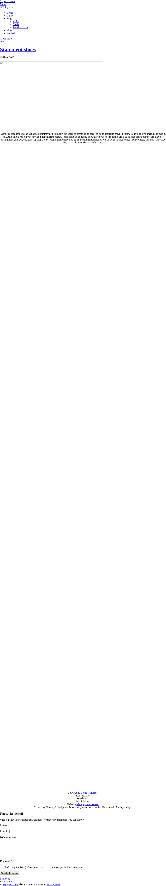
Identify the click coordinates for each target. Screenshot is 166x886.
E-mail (4, 831)
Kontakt (10, 33)
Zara (87, 795)
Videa (9, 30)
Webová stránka (8, 837)
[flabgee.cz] (6, 7)
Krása (16, 21)
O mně (9, 15)
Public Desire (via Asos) (85, 792)
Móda (16, 24)
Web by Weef (53, 884)
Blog (9, 18)
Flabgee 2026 (10, 884)
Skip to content (7, 1)
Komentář (6, 861)
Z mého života (20, 27)
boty (2, 41)
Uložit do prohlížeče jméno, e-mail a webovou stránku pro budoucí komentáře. (44, 867)
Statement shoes (18, 49)
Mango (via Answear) (88, 804)
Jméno (4, 825)
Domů (9, 12)
